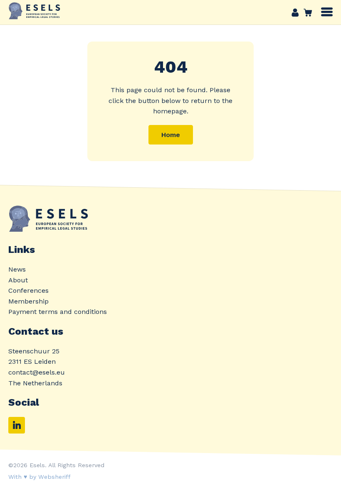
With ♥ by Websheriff (39, 476)
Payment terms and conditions (57, 312)
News (17, 269)
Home (170, 135)
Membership (28, 301)
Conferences (28, 290)
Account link (295, 12)
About (18, 280)
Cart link (305, 12)
